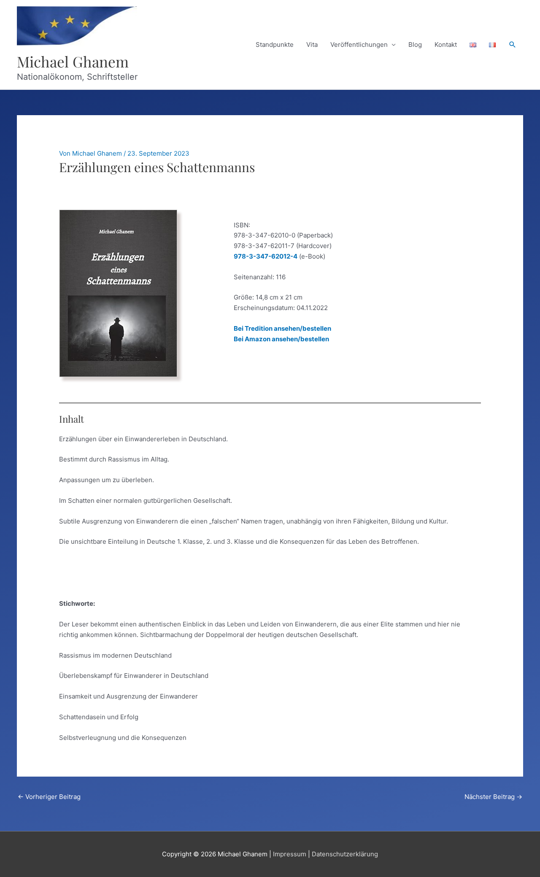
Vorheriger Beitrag (49, 797)
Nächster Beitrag (493, 797)
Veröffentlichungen (359, 44)
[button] (512, 44)
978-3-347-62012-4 (265, 256)
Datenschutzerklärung (345, 854)
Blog (415, 44)
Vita (312, 44)
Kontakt (446, 44)
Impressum (289, 854)
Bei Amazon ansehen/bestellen (281, 339)
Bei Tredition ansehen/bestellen (282, 328)
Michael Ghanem (73, 61)
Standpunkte (275, 44)
